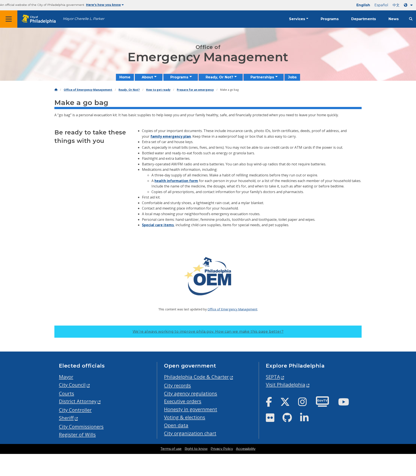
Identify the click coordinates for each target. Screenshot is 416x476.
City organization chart (190, 433)
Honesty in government (190, 409)
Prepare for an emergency (195, 90)
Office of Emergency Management (88, 90)
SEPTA (273, 376)
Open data (176, 425)
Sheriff (66, 418)
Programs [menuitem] (179, 77)
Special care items (158, 225)
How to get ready (158, 90)
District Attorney (77, 401)
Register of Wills (77, 434)
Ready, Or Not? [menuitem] (219, 77)
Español (381, 5)
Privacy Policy (222, 449)
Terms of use (171, 449)
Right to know (196, 449)
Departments (363, 19)
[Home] (55, 90)
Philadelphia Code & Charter (196, 376)
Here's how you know (103, 4)
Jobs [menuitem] (292, 77)
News (393, 19)
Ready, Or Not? (129, 90)
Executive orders (182, 401)
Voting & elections (184, 417)
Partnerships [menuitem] (262, 77)
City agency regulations (190, 393)
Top (404, 449)
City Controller (75, 410)
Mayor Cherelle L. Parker (83, 19)
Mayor (66, 376)
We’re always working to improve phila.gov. (208, 331)
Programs (330, 19)
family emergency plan (170, 136)
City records (177, 385)
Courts (66, 393)
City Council (72, 384)
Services (297, 19)
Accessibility (245, 449)
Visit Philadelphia (285, 384)
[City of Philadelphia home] (40, 19)
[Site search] (411, 19)
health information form (176, 180)
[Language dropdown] (409, 5)
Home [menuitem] (124, 77)
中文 (396, 5)
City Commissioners (81, 426)
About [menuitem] (147, 77)
